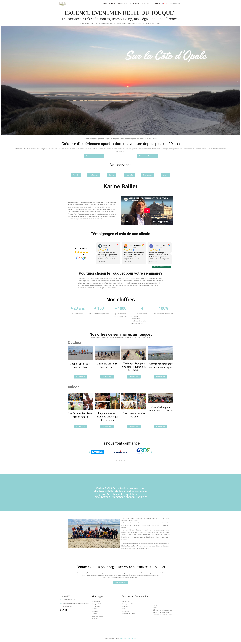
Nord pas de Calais (128, 614)
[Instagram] (60, 611)
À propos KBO (96, 604)
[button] (3, 80)
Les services (96, 606)
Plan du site (96, 618)
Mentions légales (97, 616)
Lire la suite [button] (115, 261)
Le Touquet (126, 601)
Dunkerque (125, 611)
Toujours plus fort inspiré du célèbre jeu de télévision (107, 416)
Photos (94, 609)
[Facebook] (63, 611)
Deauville (125, 606)
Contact (94, 614)
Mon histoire (96, 601)
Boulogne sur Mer (128, 604)
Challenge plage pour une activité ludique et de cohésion (134, 367)
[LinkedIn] (66, 611)
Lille (123, 609)
